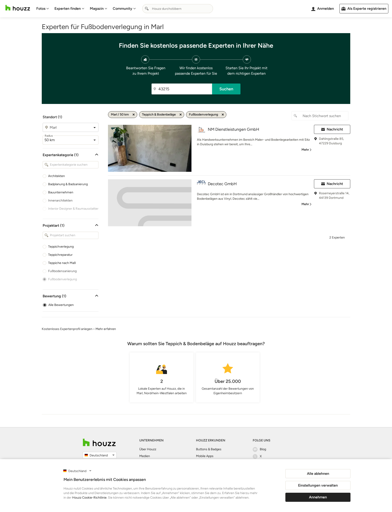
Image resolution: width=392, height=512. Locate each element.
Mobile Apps (204, 456)
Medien (144, 456)
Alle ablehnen (318, 473)
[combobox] (177, 8)
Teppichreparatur (60, 255)
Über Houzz (147, 449)
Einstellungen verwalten (318, 485)
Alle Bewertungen (61, 305)
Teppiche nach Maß (62, 263)
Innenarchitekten (60, 200)
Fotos (40, 8)
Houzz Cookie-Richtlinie (89, 498)
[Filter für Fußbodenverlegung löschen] (223, 115)
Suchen (226, 88)
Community (122, 8)
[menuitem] (43, 8)
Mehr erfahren (106, 329)
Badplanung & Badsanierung (68, 184)
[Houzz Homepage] (18, 8)
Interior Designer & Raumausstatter (73, 209)
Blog (263, 449)
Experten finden (67, 8)
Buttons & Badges (208, 449)
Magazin (97, 8)
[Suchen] (146, 8)
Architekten (56, 176)
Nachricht (335, 129)
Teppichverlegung (61, 247)
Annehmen (318, 497)
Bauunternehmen (60, 192)
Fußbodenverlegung (62, 279)
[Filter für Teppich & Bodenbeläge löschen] (181, 115)
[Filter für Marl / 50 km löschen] (134, 115)
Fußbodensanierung (62, 271)
